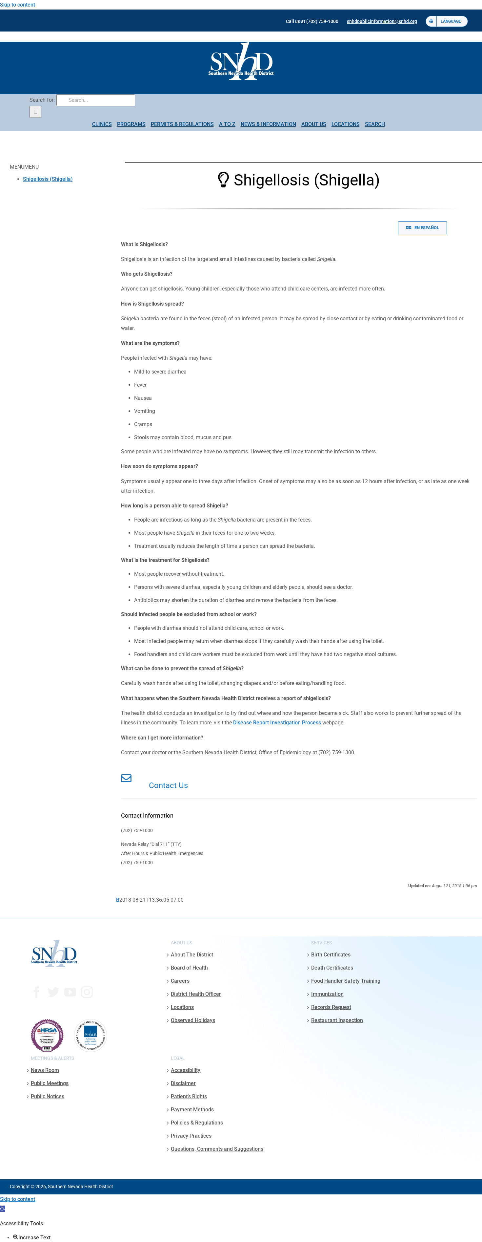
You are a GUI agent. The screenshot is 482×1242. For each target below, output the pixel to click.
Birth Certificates (331, 955)
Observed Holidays (193, 1020)
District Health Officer (196, 994)
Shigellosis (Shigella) (48, 179)
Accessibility (185, 1070)
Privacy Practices (191, 1136)
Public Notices (47, 1096)
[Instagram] (87, 992)
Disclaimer (183, 1083)
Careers (180, 981)
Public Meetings (50, 1083)
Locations (182, 1007)
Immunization (327, 994)
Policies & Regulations (197, 1123)
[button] (2, 1209)
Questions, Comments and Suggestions (217, 1149)
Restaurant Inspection (337, 1020)
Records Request (331, 1007)
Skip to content (17, 5)
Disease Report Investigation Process (277, 722)
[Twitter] (53, 992)
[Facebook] (37, 992)
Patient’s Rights (189, 1096)
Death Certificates (332, 968)
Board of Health (189, 968)
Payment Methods (192, 1109)
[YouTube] (70, 992)
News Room (45, 1070)
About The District (192, 955)
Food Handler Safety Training (345, 981)
